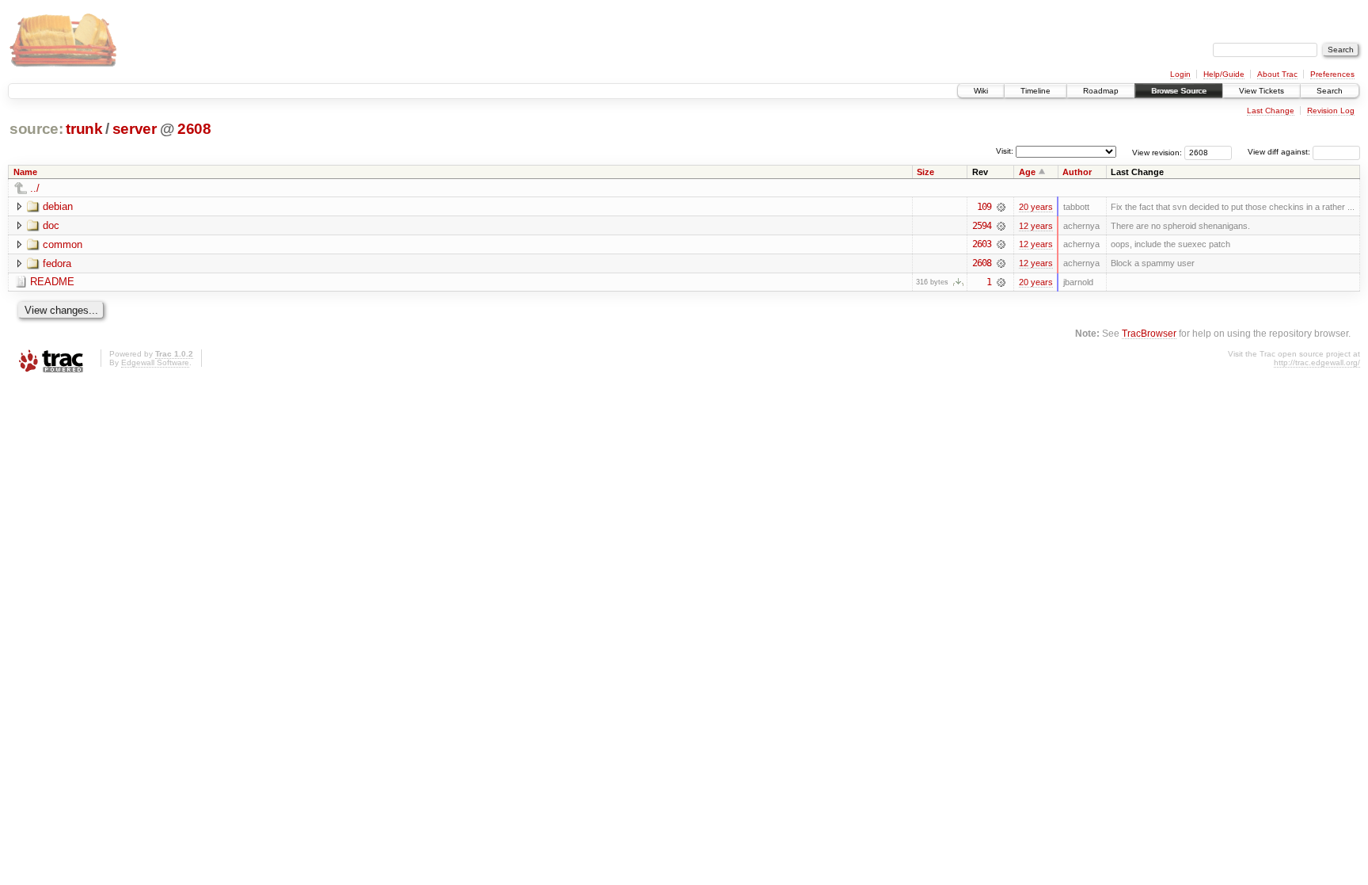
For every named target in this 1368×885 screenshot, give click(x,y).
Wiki (981, 90)
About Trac (1277, 74)
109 (984, 206)
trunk (84, 128)
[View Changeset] (1001, 206)
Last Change (1270, 110)
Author (1077, 172)
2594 (981, 225)
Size (925, 172)
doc (51, 225)
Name (25, 172)
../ (35, 188)
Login (1180, 74)
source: (36, 128)
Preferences (1332, 74)
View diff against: (1280, 151)
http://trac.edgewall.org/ (1317, 362)
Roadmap (1101, 90)
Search (1330, 90)
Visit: (1004, 151)
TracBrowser (1149, 333)
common (62, 244)
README (52, 282)
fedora (57, 263)
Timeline (1035, 90)
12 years (1036, 226)
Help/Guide (1223, 74)
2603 (981, 244)
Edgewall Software (155, 362)
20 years (1036, 207)
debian (58, 206)
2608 (194, 128)
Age (1027, 172)
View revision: (1157, 151)
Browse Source (1178, 90)
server (134, 128)
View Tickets (1261, 90)
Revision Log (1331, 110)
